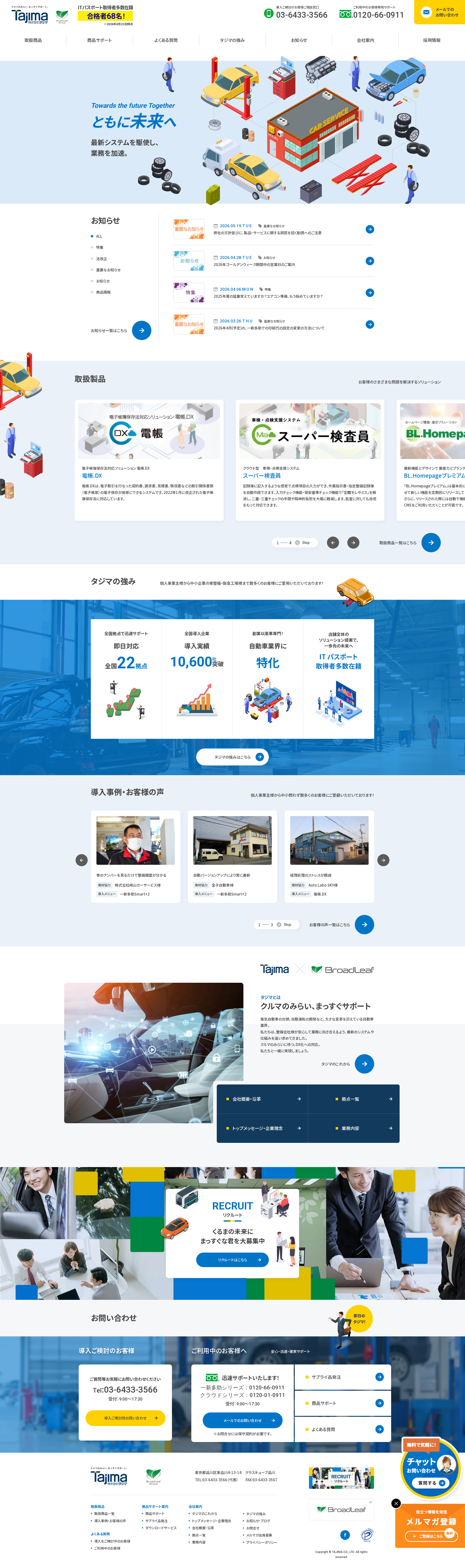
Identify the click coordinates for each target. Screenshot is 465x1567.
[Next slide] (353, 543)
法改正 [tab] (101, 258)
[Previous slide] (333, 543)
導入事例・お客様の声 (110, 1520)
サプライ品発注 (156, 1520)
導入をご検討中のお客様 (112, 1541)
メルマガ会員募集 (259, 1535)
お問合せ (252, 1528)
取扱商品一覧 (104, 1513)
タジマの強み (256, 1513)
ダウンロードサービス (161, 1527)
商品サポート (154, 1513)
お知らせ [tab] (103, 280)
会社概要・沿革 (203, 1527)
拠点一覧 (199, 1535)
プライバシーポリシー (261, 1542)
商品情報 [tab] (103, 292)
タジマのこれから (204, 1513)
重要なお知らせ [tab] (108, 269)
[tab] (278, 543)
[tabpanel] (273, 276)
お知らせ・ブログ (258, 1520)
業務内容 (199, 1542)
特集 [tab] (99, 247)
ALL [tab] (99, 236)
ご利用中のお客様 (107, 1548)
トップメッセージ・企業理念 (211, 1520)
